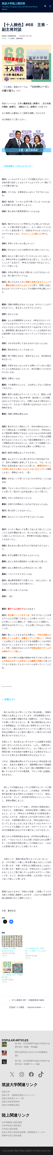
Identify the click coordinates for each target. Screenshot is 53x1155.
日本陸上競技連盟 (10, 1129)
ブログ (4, 38)
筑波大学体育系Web (11, 1101)
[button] (45, 6)
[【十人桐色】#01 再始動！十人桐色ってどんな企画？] (35, 941)
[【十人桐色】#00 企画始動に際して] (12, 967)
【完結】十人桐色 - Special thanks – (25, 1007)
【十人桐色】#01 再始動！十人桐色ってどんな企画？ (35, 950)
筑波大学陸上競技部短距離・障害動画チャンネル (23, 1132)
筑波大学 (6, 1091)
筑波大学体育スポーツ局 (13, 1098)
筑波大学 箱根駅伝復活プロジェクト (18, 1095)
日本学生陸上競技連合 (12, 1125)
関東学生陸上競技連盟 (12, 1135)
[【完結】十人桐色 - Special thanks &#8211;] (12, 941)
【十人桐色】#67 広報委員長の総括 (27, 1000)
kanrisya (12, 36)
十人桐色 (11, 38)
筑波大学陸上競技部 (13, 3)
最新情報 (19, 38)
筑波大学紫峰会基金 (11, 1105)
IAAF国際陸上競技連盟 (12, 1122)
